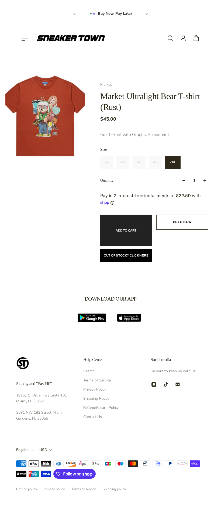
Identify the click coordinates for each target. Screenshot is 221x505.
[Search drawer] (170, 38)
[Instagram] (154, 384)
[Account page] (183, 38)
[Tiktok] (166, 384)
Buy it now (182, 221)
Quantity (106, 180)
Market (106, 84)
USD (43, 449)
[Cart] (196, 38)
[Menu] (24, 38)
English (22, 449)
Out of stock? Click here (126, 255)
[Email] (178, 384)
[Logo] (71, 38)
